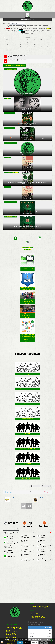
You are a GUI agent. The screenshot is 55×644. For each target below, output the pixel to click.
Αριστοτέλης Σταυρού (15, 497)
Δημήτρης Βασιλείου (10, 551)
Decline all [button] (27, 642)
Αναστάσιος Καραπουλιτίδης (11, 542)
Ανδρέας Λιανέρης (10, 546)
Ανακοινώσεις (7, 98)
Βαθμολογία (47, 486)
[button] (2, 642)
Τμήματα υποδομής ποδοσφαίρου (11, 172)
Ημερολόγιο (36, 486)
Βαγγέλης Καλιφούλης (27, 545)
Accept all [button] (20, 642)
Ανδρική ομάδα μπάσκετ (9, 113)
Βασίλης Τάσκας (26, 541)
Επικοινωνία (34, 614)
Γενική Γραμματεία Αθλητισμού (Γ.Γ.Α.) (14, 627)
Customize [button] (34, 642)
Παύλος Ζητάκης (43, 550)
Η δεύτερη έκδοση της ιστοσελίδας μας (40, 607)
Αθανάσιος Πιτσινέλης (10, 537)
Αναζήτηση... (6, 23)
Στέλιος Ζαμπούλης (43, 559)
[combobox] (17, 23)
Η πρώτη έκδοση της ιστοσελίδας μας (39, 606)
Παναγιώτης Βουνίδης (10, 532)
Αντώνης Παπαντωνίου (27, 550)
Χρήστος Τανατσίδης (27, 559)
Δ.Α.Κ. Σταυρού (44, 491)
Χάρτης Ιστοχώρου (35, 613)
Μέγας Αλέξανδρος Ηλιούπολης (43, 497)
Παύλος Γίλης (11, 556)
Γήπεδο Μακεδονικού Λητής (37, 616)
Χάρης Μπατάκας (27, 536)
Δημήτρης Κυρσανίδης (27, 555)
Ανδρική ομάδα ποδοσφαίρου (10, 69)
